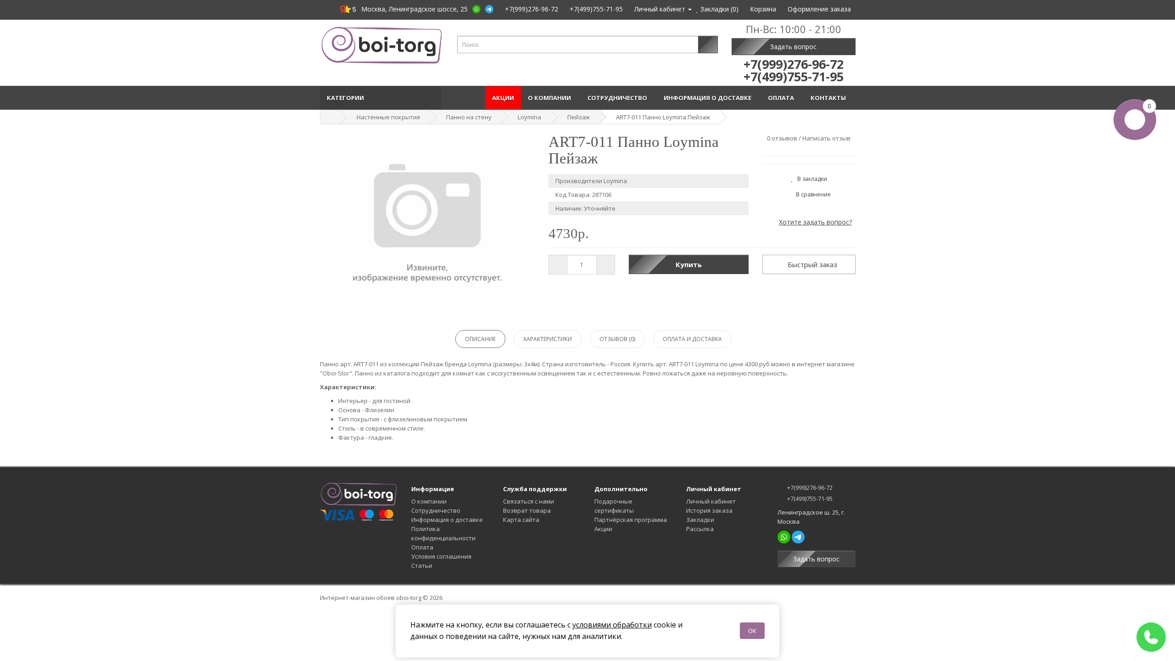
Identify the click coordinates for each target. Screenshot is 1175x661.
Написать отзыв (826, 138)
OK (752, 631)
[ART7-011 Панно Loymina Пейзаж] (427, 227)
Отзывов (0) (617, 339)
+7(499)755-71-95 (809, 498)
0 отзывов (782, 138)
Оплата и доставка (692, 339)
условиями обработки (612, 625)
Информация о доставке (709, 98)
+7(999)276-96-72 (809, 487)
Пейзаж (578, 117)
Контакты (830, 98)
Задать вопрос (793, 46)
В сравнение (811, 194)
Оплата (782, 98)
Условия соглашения (441, 556)
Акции (503, 98)
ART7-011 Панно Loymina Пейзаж (663, 117)
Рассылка (700, 529)
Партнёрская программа (630, 519)
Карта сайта (521, 519)
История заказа (709, 510)
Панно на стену (469, 117)
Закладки (700, 519)
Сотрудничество (619, 98)
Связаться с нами (528, 501)
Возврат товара (527, 510)
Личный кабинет (711, 501)
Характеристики (547, 339)
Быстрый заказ (811, 264)
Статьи (421, 565)
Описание (480, 339)
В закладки (810, 179)
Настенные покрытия (388, 117)
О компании (551, 98)
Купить (689, 264)
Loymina (529, 117)
